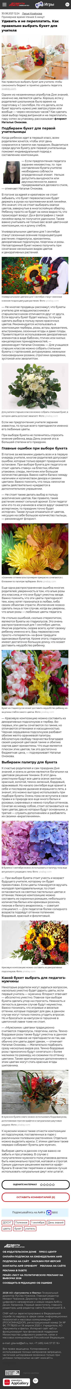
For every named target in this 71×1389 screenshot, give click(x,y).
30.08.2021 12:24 (10, 13)
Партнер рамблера (31, 1373)
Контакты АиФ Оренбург (20, 1265)
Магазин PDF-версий (46, 1261)
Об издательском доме (19, 1251)
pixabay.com (9, 88)
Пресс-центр (47, 1251)
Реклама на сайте (53, 1265)
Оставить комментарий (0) (36, 1197)
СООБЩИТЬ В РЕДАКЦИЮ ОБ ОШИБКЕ (27, 1282)
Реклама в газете (15, 1270)
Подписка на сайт (16, 1261)
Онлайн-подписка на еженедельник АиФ (32, 1256)
